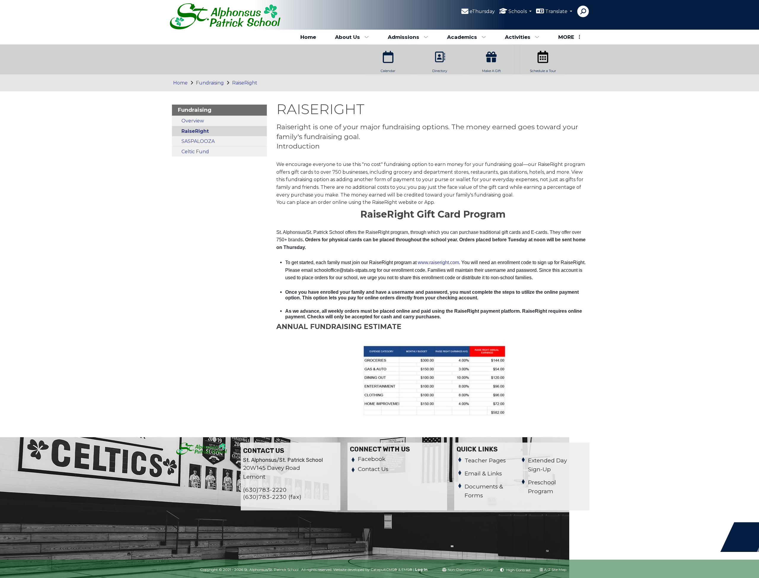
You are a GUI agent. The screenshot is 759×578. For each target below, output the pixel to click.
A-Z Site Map (555, 569)
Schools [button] (518, 11)
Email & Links (483, 473)
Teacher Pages (485, 460)
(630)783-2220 (265, 489)
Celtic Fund (195, 151)
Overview (192, 121)
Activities (517, 37)
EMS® (406, 569)
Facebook (371, 459)
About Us (347, 37)
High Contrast (518, 570)
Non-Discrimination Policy (470, 569)
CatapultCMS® (384, 569)
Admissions (403, 37)
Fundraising (210, 83)
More (566, 37)
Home (308, 37)
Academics (462, 37)
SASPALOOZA (198, 141)
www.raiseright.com (438, 262)
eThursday (482, 11)
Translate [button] (557, 11)
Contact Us (373, 469)
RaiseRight (244, 83)
